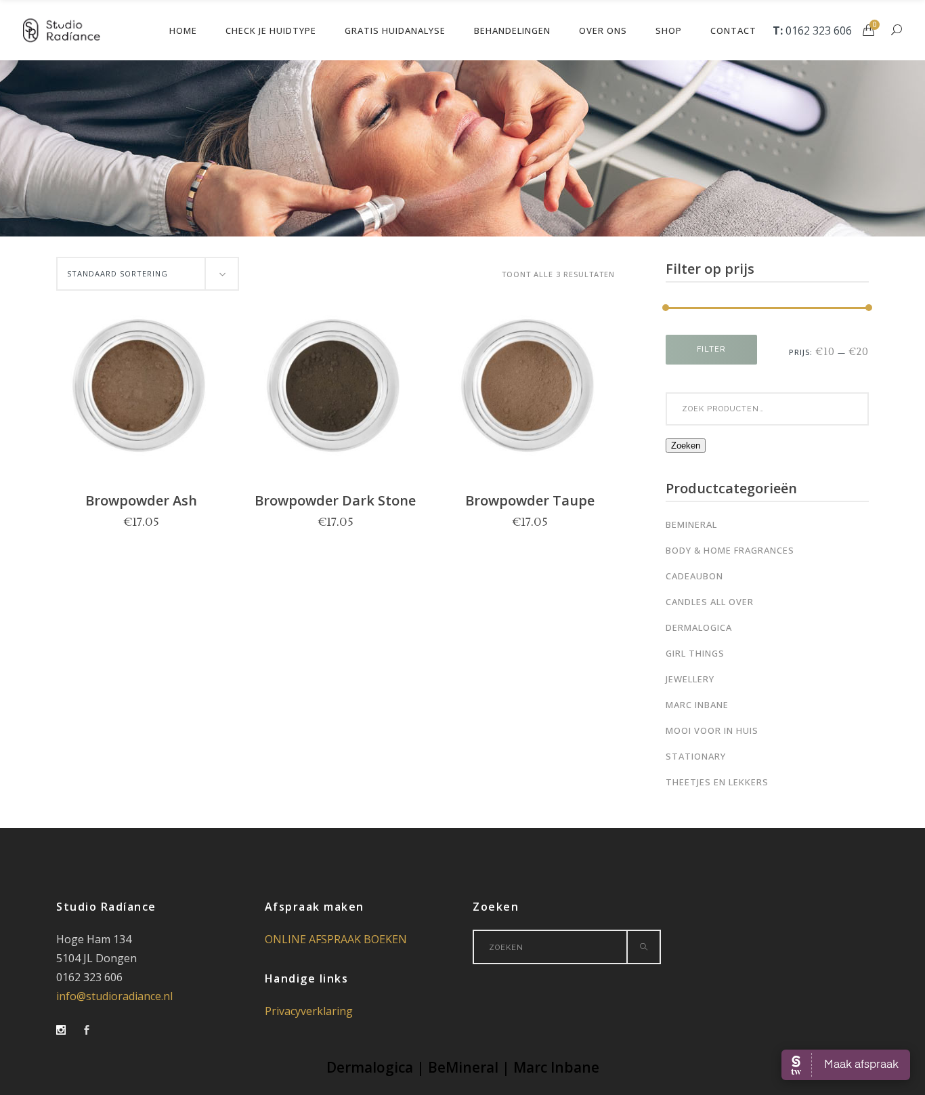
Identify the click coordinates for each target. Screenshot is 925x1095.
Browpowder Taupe (530, 500)
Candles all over (710, 602)
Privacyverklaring (309, 1011)
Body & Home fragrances (730, 550)
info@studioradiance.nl (114, 996)
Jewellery (690, 679)
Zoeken (685, 445)
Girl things (695, 653)
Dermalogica (699, 627)
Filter (711, 349)
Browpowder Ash (141, 500)
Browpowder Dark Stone (335, 500)
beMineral (691, 524)
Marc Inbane (697, 705)
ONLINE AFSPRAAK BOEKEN (336, 939)
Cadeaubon (694, 576)
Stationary (696, 756)
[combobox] (147, 274)
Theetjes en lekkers (717, 782)
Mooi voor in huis (712, 730)
